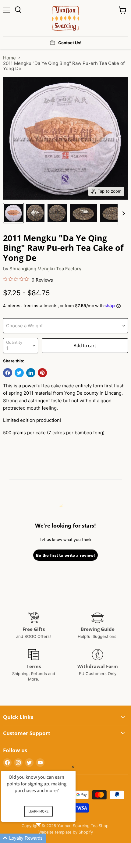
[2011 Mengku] (13, 213)
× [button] (73, 767)
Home (9, 57)
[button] (45, 838)
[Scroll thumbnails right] (122, 213)
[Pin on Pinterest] (42, 372)
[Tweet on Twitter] (19, 372)
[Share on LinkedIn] (30, 372)
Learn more (38, 811)
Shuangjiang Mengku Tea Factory (45, 269)
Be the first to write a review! (65, 555)
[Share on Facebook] (7, 372)
